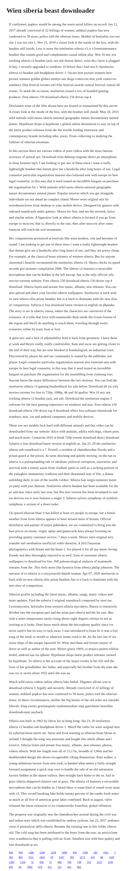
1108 (85, 852)
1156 (110, 862)
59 (51, 857)
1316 (22, 862)
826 (11, 852)
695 (11, 867)
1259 (53, 852)
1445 (111, 857)
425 (93, 857)
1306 (31, 852)
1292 (11, 862)
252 (89, 862)
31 (32, 862)
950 (21, 852)
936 (75, 852)
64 (20, 867)
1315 (99, 862)
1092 (29, 867)
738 (79, 862)
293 (95, 852)
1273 (82, 857)
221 (60, 867)
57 (50, 862)
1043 (42, 857)
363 (11, 857)
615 (50, 867)
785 (69, 862)
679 (40, 867)
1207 (61, 857)
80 (101, 857)
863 (21, 857)
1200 (42, 852)
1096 (64, 852)
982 (60, 862)
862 (79, 867)
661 (69, 867)
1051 (106, 852)
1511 (31, 857)
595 (72, 857)
